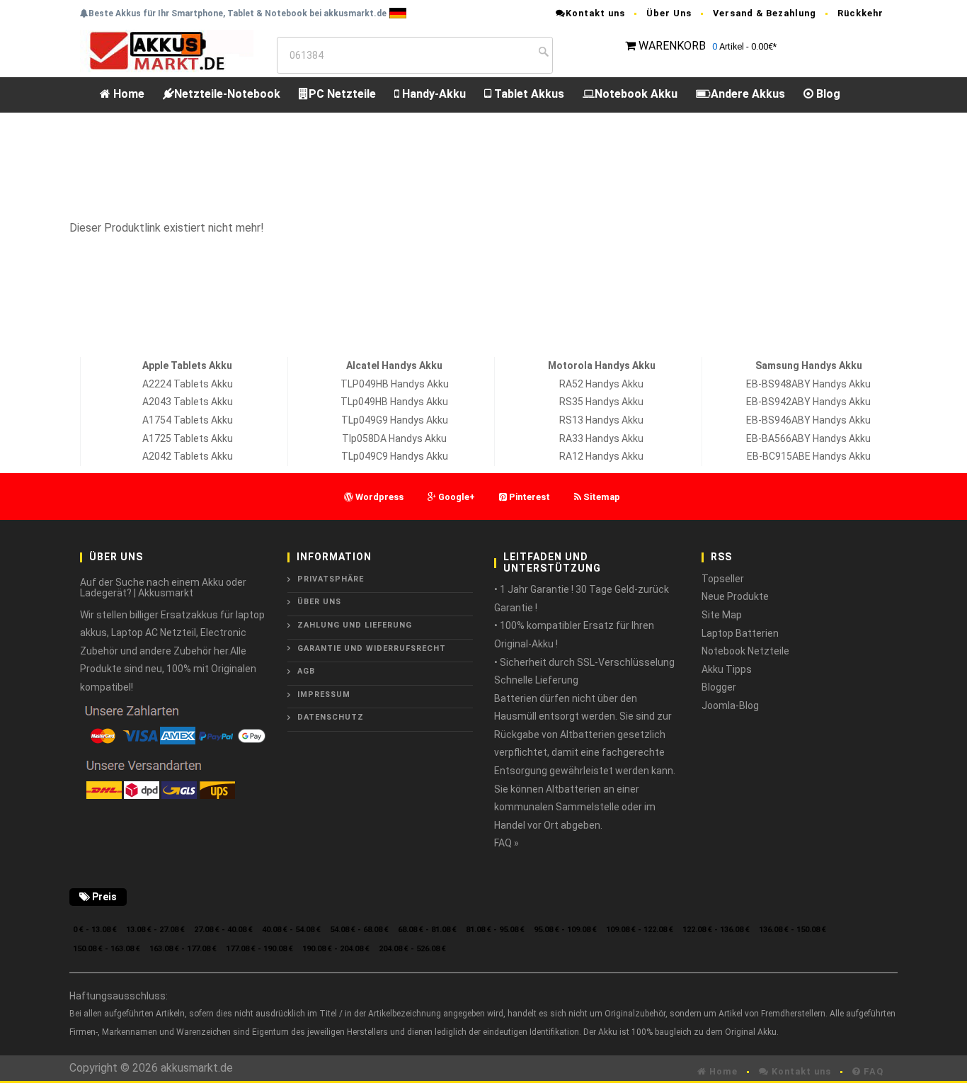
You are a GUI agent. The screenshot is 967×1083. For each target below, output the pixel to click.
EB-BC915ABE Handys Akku (809, 456)
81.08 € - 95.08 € (495, 929)
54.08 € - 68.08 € (359, 929)
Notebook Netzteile (745, 651)
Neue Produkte (735, 596)
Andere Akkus (748, 94)
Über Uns (669, 13)
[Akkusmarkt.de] (166, 50)
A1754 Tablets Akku (187, 420)
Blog (826, 94)
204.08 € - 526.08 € (412, 948)
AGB (306, 671)
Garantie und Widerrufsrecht (371, 648)
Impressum (323, 694)
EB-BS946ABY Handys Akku (808, 420)
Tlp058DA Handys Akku (394, 438)
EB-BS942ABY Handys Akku (808, 401)
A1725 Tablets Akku (187, 438)
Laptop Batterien (740, 633)
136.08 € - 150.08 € (792, 929)
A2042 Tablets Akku (187, 456)
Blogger (719, 687)
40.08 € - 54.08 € (291, 929)
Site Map (722, 614)
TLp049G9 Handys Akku (394, 420)
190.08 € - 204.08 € (336, 948)
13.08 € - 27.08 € (155, 929)
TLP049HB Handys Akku (395, 384)
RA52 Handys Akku (601, 384)
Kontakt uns (595, 13)
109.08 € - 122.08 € (639, 929)
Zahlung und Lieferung (354, 625)
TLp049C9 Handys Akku (394, 456)
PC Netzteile (342, 94)
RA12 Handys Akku (601, 456)
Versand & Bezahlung (764, 13)
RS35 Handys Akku (601, 401)
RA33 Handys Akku (601, 438)
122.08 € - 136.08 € (716, 929)
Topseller (723, 578)
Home (127, 94)
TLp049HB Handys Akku (394, 401)
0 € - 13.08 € (95, 929)
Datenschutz (330, 717)
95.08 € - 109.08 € (565, 929)
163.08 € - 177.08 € (183, 948)
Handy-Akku (432, 94)
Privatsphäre (330, 579)
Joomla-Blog (730, 705)
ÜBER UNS (319, 601)
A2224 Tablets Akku (187, 384)
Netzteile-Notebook (227, 94)
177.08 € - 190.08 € (259, 948)
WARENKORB (672, 45)
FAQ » (506, 843)
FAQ (872, 1071)
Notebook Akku (636, 94)
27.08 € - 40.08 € (223, 929)
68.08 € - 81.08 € (427, 929)
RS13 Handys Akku (601, 420)
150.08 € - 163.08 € (106, 948)
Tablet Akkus (527, 94)
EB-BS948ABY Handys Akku (808, 384)
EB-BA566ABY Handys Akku (808, 438)
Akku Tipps (727, 669)
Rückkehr (860, 13)
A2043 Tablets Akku (187, 401)
